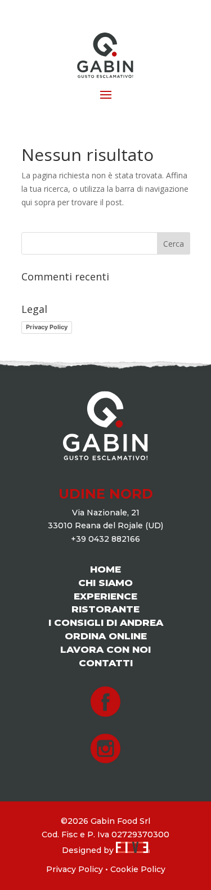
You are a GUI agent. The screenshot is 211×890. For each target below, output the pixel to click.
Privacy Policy (47, 327)
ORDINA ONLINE (106, 636)
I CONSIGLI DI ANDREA (105, 622)
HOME (105, 569)
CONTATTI (106, 662)
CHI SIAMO (105, 582)
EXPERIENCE (105, 596)
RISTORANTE (105, 609)
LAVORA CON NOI (105, 649)
